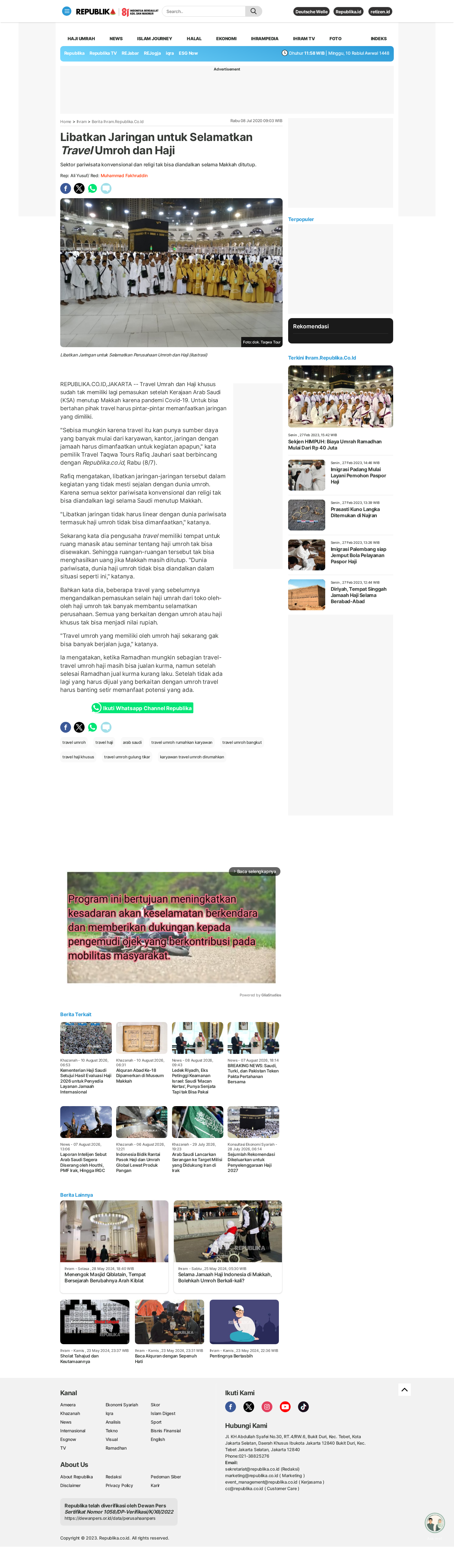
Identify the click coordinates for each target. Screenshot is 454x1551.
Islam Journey (154, 38)
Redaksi (114, 1476)
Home (65, 121)
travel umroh (74, 742)
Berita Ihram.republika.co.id (118, 121)
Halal (194, 38)
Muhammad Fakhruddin (124, 175)
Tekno (112, 1430)
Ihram (82, 121)
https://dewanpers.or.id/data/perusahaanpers (110, 1518)
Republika (74, 53)
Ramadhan (116, 1448)
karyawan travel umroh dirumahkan (192, 756)
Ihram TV (304, 38)
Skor (155, 1404)
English (158, 1439)
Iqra (109, 1413)
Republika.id (348, 11)
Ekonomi (226, 38)
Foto (336, 38)
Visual (112, 1439)
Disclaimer (70, 1485)
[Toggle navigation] (66, 11)
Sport (156, 1422)
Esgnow (68, 1439)
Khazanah (70, 1413)
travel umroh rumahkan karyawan (181, 742)
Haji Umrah (81, 38)
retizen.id (380, 11)
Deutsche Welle (311, 11)
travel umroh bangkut (242, 742)
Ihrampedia (265, 38)
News (116, 38)
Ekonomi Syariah (122, 1404)
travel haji (104, 742)
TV (63, 1448)
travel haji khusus (78, 756)
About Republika (76, 1476)
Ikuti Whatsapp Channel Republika (147, 708)
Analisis (113, 1422)
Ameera (68, 1404)
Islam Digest (163, 1413)
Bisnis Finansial (166, 1430)
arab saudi (132, 742)
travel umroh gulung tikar (127, 756)
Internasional (72, 1430)
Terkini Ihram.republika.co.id (322, 358)
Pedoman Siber (166, 1476)
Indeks (379, 38)
